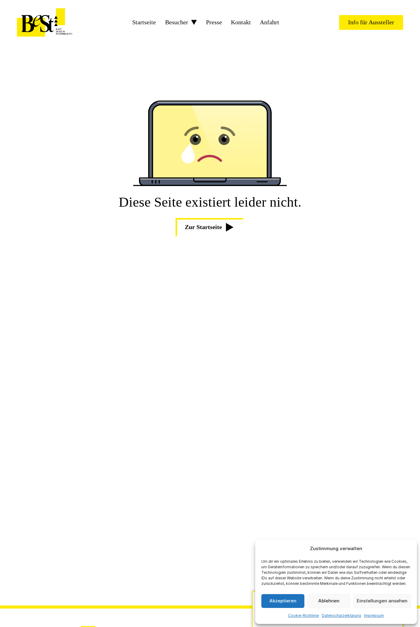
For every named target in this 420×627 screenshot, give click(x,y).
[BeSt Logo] (44, 22)
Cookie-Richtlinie (303, 615)
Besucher (176, 22)
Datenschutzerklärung (341, 615)
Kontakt (241, 22)
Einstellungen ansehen (382, 601)
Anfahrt (269, 22)
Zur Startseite (203, 227)
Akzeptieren (282, 601)
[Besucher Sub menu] (194, 22)
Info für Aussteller (371, 22)
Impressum (374, 615)
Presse (214, 22)
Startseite (144, 22)
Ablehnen (328, 601)
